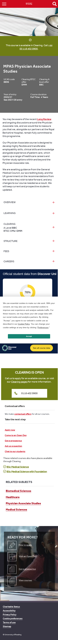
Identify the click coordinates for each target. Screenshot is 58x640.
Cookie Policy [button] (24, 324)
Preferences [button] (43, 327)
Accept (29, 336)
